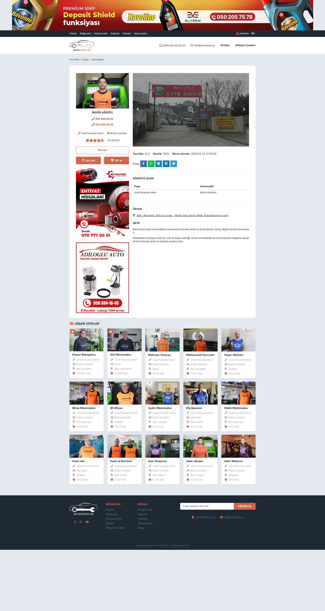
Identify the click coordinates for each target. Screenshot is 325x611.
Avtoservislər (101, 33)
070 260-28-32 (104, 124)
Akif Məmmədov (120, 354)
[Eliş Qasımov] (200, 393)
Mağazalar (85, 33)
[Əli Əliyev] (124, 393)
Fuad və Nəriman (121, 461)
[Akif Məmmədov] (124, 340)
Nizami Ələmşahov (84, 354)
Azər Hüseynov (157, 461)
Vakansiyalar (140, 33)
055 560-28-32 (104, 119)
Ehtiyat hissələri (245, 45)
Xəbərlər (115, 33)
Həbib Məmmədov (236, 408)
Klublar (225, 45)
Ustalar (73, 33)
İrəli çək (89, 160)
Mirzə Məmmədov (84, 408)
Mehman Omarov (159, 355)
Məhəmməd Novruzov (200, 355)
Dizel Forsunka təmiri (88, 359)
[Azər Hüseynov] (162, 446)
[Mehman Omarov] (162, 340)
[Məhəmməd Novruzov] (200, 340)
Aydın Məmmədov (160, 408)
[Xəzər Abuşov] (200, 446)
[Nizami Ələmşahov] (86, 340)
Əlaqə (141, 527)
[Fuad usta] (86, 446)
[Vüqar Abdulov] (238, 340)
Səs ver (102, 150)
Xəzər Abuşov (195, 461)
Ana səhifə (74, 60)
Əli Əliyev (116, 408)
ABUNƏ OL (245, 506)
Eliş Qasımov (194, 408)
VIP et (118, 160)
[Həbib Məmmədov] (238, 393)
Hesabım (244, 33)
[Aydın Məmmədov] (162, 393)
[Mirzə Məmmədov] (86, 393)
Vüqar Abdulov (234, 355)
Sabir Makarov (233, 461)
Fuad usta (78, 461)
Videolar (126, 33)
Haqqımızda (144, 509)
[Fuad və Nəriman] (124, 446)
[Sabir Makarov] (238, 446)
